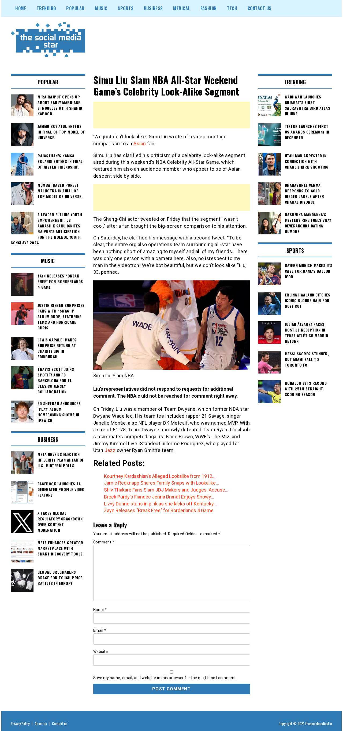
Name (100, 609)
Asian (140, 143)
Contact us (59, 723)
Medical (181, 8)
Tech (232, 8)
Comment (103, 542)
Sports (125, 8)
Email (99, 630)
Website (100, 651)
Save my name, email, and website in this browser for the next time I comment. (165, 678)
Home (20, 8)
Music (101, 8)
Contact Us (259, 8)
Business (153, 8)
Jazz (111, 450)
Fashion (208, 8)
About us (41, 723)
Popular (75, 8)
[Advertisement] (171, 115)
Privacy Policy (20, 723)
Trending (46, 8)
